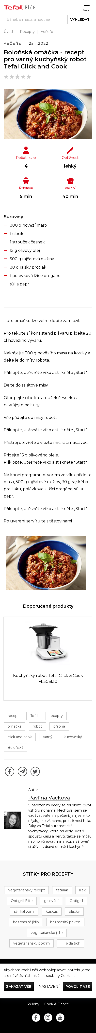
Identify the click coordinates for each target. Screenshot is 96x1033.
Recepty (27, 31)
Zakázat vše (18, 986)
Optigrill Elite (22, 901)
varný (47, 737)
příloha (59, 726)
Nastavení (49, 986)
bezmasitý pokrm (65, 922)
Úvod (8, 31)
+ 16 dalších (70, 943)
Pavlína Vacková (49, 798)
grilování (51, 901)
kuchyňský (73, 737)
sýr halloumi (24, 911)
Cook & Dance (56, 1004)
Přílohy (33, 1004)
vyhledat (80, 19)
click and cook (20, 737)
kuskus (52, 911)
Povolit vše (77, 986)
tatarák (62, 890)
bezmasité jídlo (26, 922)
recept (13, 715)
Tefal (34, 715)
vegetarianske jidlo (47, 932)
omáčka (14, 726)
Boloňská (15, 747)
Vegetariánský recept (26, 890)
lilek (82, 890)
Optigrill (76, 901)
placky (74, 911)
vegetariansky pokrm (31, 943)
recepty (56, 715)
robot (37, 726)
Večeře (47, 31)
